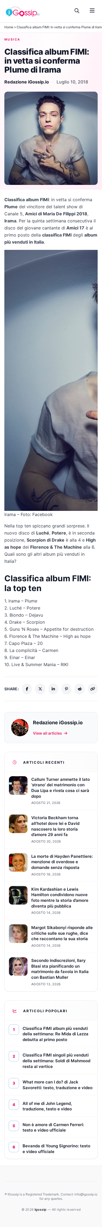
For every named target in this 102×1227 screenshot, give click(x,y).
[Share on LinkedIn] (53, 689)
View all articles (47, 733)
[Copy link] (93, 689)
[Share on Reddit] (79, 689)
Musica (12, 39)
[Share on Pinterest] (66, 689)
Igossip (41, 1209)
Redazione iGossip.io (26, 82)
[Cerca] (77, 10)
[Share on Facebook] (27, 689)
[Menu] (92, 10)
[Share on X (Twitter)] (40, 689)
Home (8, 27)
